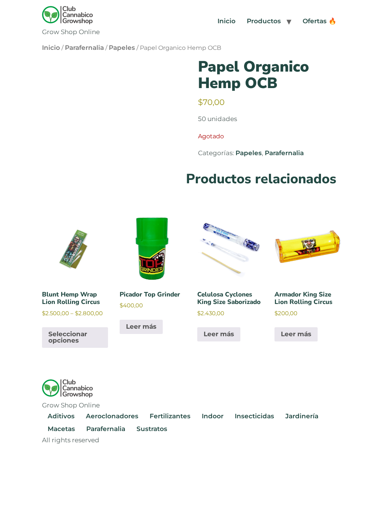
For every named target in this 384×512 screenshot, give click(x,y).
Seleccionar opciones (67, 337)
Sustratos (151, 429)
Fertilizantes (170, 416)
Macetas (61, 429)
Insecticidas (254, 416)
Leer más (141, 326)
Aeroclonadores (112, 416)
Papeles (122, 47)
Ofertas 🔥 (319, 21)
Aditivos (61, 416)
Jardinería (301, 416)
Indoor (213, 416)
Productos (264, 21)
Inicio (227, 21)
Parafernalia (84, 47)
